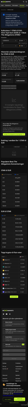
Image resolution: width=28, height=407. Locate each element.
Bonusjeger (15, 5)
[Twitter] (3, 314)
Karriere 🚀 (5, 368)
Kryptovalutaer (19, 366)
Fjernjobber (5, 381)
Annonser (5, 378)
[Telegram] (10, 314)
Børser (17, 371)
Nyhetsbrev (8, 5)
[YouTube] (6, 314)
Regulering (18, 381)
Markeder (22, 5)
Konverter (3, 9)
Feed (2, 5)
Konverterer (18, 368)
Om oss (4, 366)
